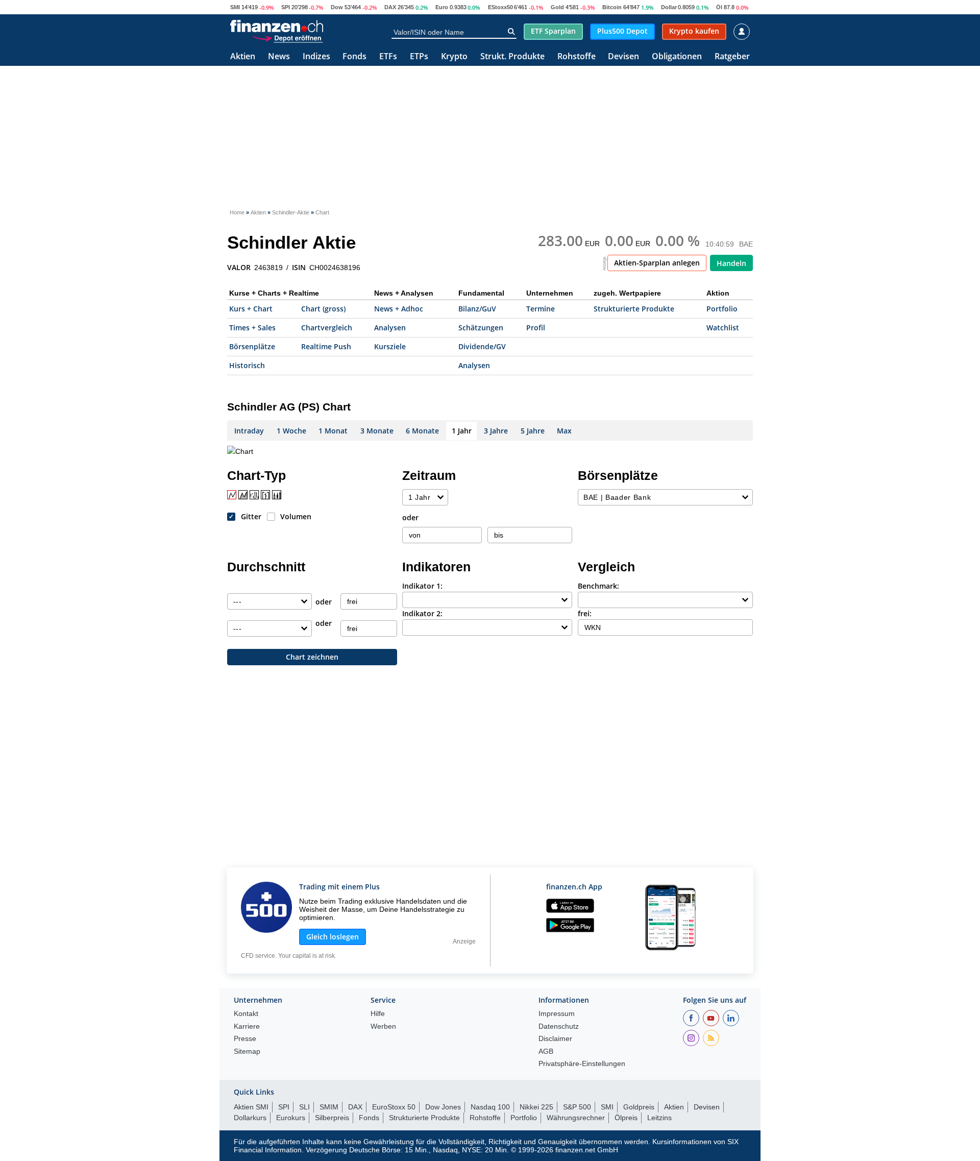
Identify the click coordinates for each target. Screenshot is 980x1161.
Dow (337, 7)
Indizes (316, 57)
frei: (585, 613)
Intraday (249, 431)
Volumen (295, 516)
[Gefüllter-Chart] (243, 494)
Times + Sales (252, 327)
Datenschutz (558, 1026)
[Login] (741, 31)
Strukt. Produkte (512, 57)
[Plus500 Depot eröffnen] (287, 37)
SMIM (329, 1107)
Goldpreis (638, 1107)
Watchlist (722, 327)
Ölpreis (626, 1118)
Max (564, 431)
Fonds (354, 57)
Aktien (242, 57)
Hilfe (378, 1014)
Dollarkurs (250, 1118)
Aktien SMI (251, 1107)
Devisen (623, 57)
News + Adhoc (398, 308)
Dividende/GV (482, 346)
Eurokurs (290, 1118)
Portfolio (722, 308)
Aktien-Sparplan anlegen (657, 263)
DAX (390, 7)
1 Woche (291, 431)
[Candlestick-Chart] (276, 494)
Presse (245, 1039)
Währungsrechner (576, 1118)
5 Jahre (533, 431)
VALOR (239, 267)
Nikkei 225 (536, 1107)
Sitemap (247, 1051)
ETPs (419, 57)
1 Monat (333, 431)
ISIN (299, 267)
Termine (540, 308)
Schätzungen (480, 327)
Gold (557, 7)
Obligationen (677, 57)
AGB (545, 1051)
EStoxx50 (500, 7)
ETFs (388, 57)
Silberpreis (332, 1118)
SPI (285, 7)
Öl (719, 7)
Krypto (454, 57)
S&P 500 (577, 1107)
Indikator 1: (422, 586)
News (279, 57)
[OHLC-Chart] (265, 494)
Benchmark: (598, 586)
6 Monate (422, 431)
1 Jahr (462, 431)
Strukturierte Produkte (634, 308)
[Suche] (511, 32)
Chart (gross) (323, 308)
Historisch (247, 365)
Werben (383, 1026)
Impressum (556, 1014)
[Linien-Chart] (231, 494)
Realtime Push (326, 346)
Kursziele (390, 346)
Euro (441, 7)
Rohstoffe (576, 57)
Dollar (669, 7)
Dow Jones (443, 1107)
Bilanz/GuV (477, 308)
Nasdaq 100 (490, 1107)
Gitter (251, 516)
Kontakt (246, 1014)
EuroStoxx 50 (393, 1107)
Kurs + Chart (251, 308)
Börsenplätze (252, 346)
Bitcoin (612, 7)
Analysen (390, 327)
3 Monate (377, 431)
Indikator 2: (422, 613)
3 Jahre (496, 431)
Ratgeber (732, 57)
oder (410, 517)
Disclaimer (555, 1039)
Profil (535, 327)
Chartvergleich (326, 327)
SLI (304, 1107)
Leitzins (659, 1118)
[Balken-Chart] (254, 494)
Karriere (247, 1026)
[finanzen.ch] (276, 26)
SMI (235, 7)
